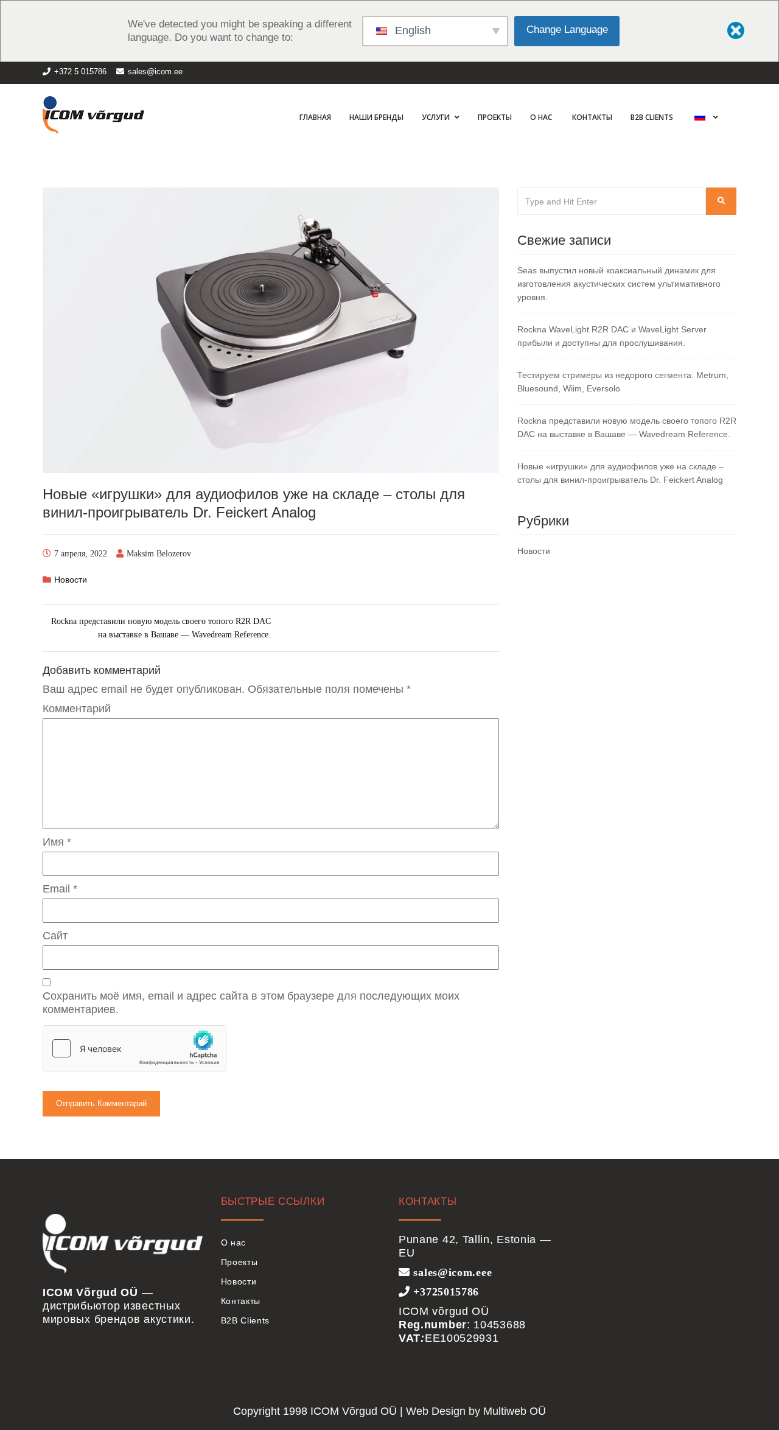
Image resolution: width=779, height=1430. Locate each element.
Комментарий (77, 709)
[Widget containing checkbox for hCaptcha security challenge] (134, 1048)
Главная (314, 117)
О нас (541, 117)
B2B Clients (652, 117)
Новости (70, 579)
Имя (57, 842)
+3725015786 (444, 1291)
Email (60, 889)
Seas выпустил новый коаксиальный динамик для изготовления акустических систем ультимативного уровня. (619, 283)
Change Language (567, 29)
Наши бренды (376, 117)
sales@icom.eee (451, 1271)
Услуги (437, 117)
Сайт (55, 936)
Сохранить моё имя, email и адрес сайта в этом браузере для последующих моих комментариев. (251, 1002)
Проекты (495, 117)
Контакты (591, 117)
